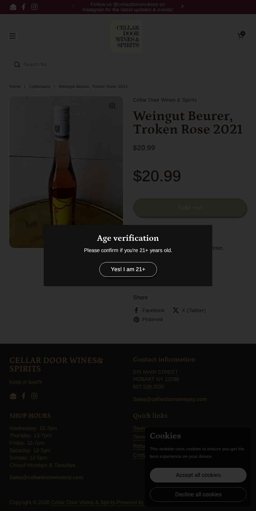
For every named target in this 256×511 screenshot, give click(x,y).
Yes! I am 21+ (128, 269)
